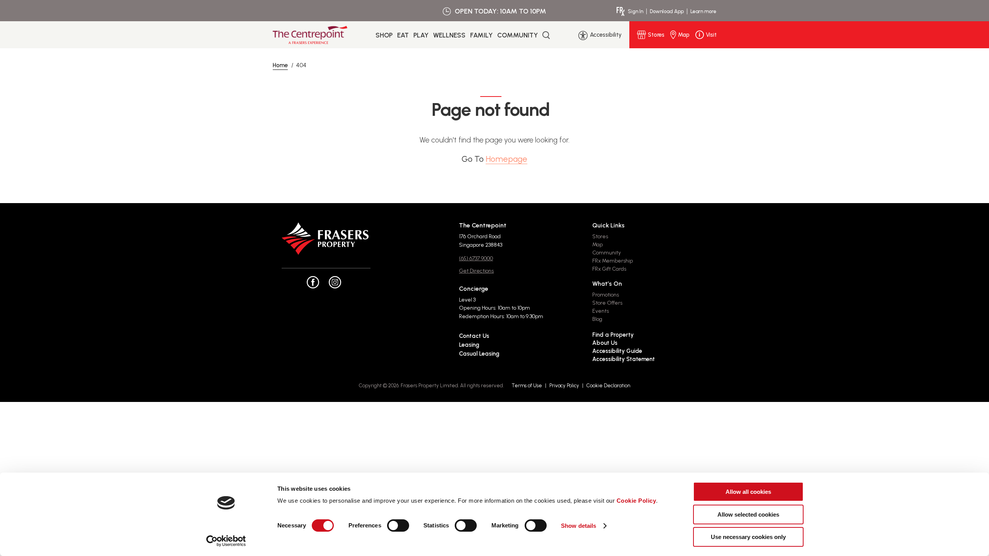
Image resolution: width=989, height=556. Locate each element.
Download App (667, 11)
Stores (600, 236)
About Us (604, 342)
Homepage (506, 159)
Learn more (703, 11)
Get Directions (476, 271)
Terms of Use (526, 385)
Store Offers (607, 303)
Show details (578, 525)
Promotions (605, 295)
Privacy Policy (564, 385)
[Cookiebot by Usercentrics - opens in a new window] (226, 541)
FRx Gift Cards (609, 269)
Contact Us (474, 335)
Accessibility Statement (623, 359)
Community (517, 35)
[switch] (398, 525)
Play (420, 35)
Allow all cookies (748, 491)
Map (597, 244)
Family (481, 35)
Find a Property (613, 334)
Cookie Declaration (608, 385)
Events (600, 311)
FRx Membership (612, 261)
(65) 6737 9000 (476, 258)
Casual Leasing (479, 353)
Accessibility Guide (617, 351)
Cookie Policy (636, 500)
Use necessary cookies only (748, 537)
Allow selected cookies (748, 514)
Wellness (449, 35)
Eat (403, 35)
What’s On (607, 283)
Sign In (635, 11)
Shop (384, 35)
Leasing (469, 344)
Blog (597, 319)
